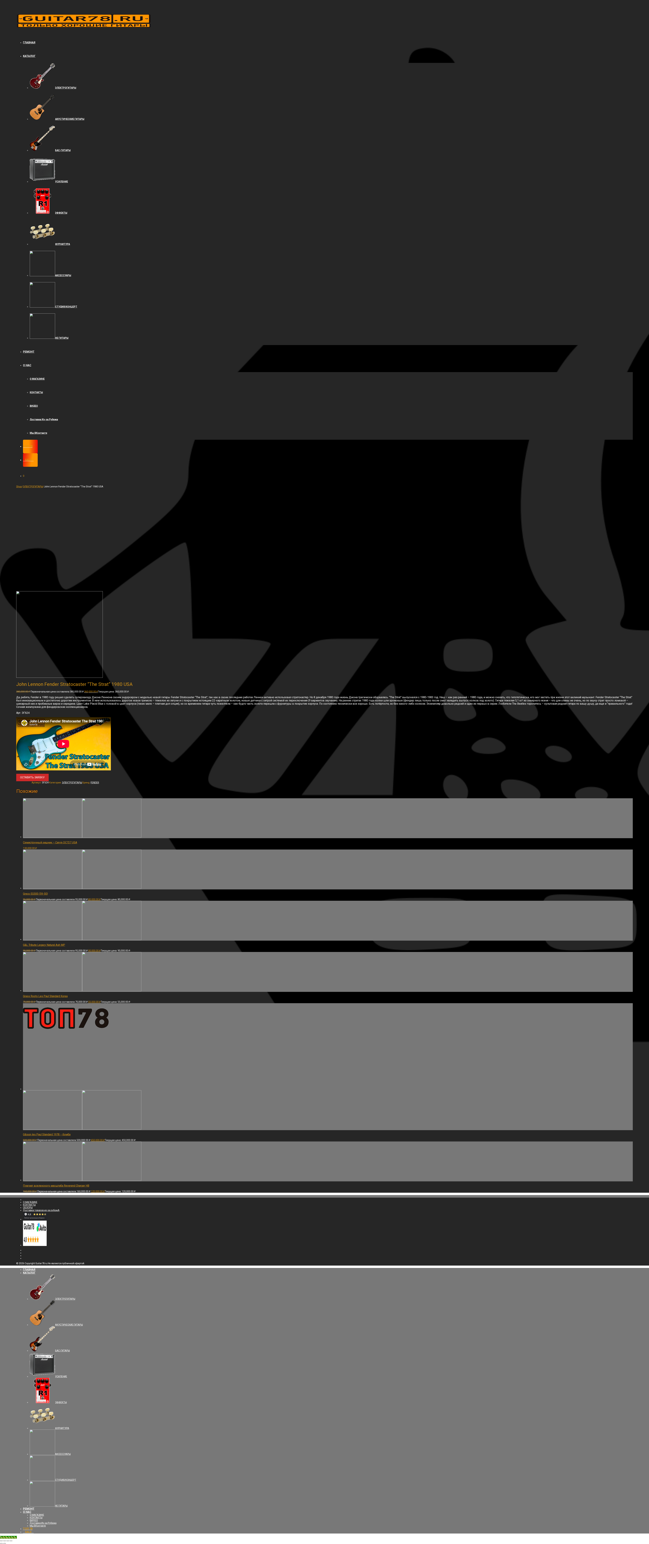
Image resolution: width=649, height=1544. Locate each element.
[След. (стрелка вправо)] (4, 1543)
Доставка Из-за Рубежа (44, 419)
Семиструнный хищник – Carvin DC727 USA (50, 842)
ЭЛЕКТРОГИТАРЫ (33, 486)
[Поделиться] (4, 1540)
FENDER (95, 782)
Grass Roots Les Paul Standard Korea (45, 996)
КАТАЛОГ (29, 56)
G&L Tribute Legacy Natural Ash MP (44, 945)
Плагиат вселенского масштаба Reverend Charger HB (56, 1185)
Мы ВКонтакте (38, 433)
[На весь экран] (7, 1540)
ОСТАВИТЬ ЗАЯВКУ (32, 777)
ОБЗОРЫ (28, 1207)
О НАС (27, 365)
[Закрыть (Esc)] (1, 1540)
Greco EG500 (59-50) (35, 893)
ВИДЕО (34, 406)
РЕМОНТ (28, 351)
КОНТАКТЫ (36, 392)
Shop (19, 486)
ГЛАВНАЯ (29, 42)
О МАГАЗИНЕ (37, 379)
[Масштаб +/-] (11, 1540)
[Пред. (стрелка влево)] (1, 1543)
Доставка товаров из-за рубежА (41, 1210)
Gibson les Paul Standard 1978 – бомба (46, 1134)
